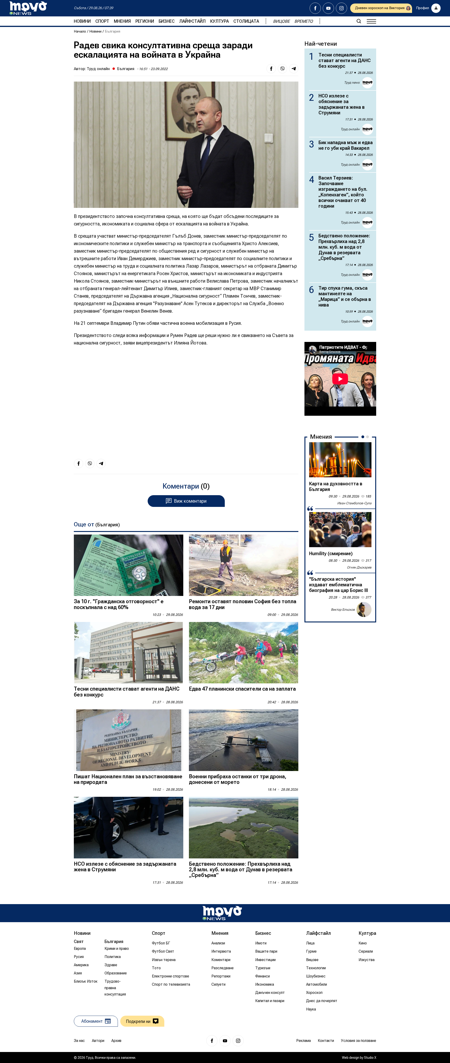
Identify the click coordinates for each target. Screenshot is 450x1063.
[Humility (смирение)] (340, 529)
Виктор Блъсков (343, 609)
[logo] (28, 8)
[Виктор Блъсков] (363, 609)
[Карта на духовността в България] (340, 459)
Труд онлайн (98, 68)
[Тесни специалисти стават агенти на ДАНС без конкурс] (128, 653)
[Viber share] (282, 68)
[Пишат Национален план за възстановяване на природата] (128, 740)
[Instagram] (341, 8)
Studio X (370, 1057)
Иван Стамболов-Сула (354, 503)
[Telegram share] (293, 68)
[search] (358, 21)
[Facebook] (315, 8)
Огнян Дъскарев (359, 567)
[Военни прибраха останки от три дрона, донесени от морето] (243, 740)
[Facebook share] (271, 68)
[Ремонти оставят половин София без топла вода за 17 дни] (243, 565)
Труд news (352, 82)
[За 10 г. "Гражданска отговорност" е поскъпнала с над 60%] (128, 565)
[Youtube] (328, 8)
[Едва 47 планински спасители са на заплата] (243, 653)
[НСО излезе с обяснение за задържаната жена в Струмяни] (128, 827)
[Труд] (222, 913)
